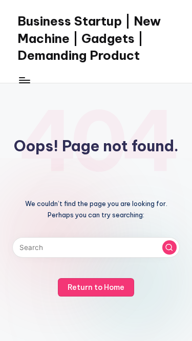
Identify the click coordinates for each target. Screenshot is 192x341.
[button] (169, 247)
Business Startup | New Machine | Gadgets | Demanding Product (89, 38)
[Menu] (24, 80)
